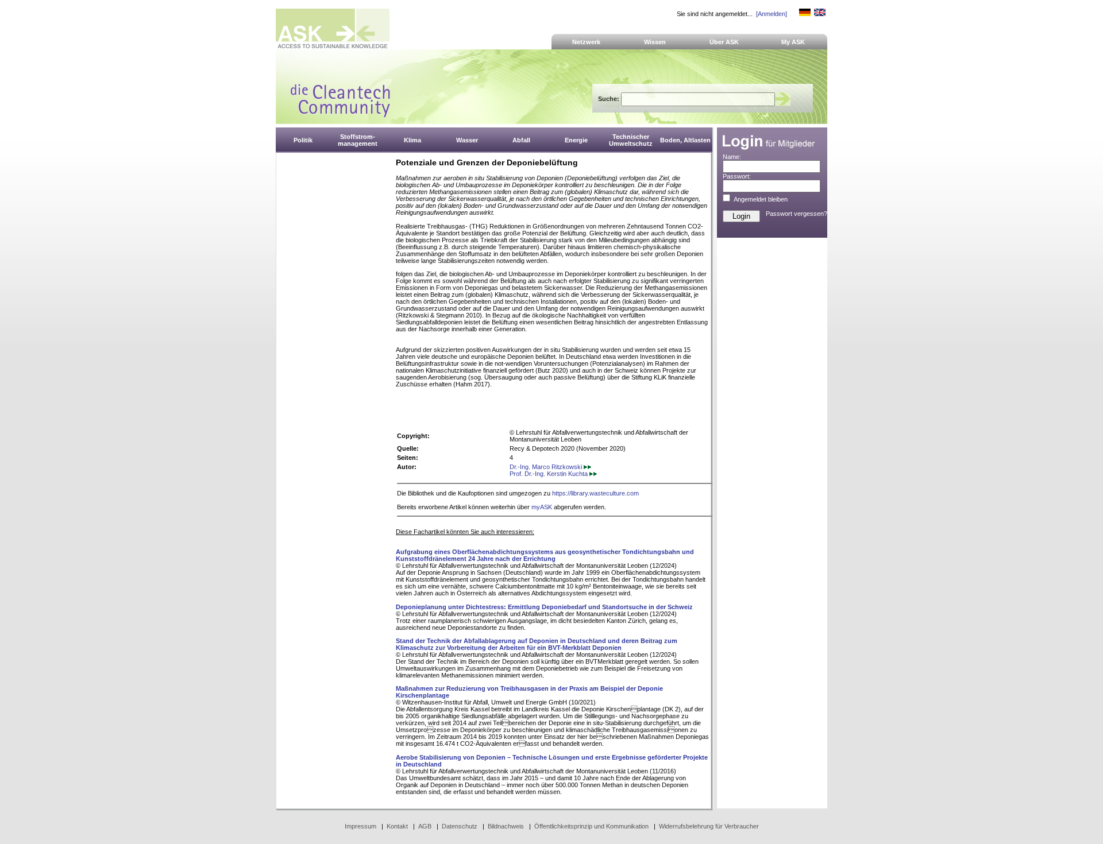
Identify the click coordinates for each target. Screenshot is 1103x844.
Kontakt (397, 826)
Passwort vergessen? (796, 213)
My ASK (793, 41)
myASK (541, 507)
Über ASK (724, 41)
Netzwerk (586, 41)
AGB (424, 826)
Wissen (655, 41)
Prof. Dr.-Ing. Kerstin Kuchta (549, 473)
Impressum (360, 826)
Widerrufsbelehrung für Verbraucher (709, 826)
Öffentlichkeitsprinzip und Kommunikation (591, 826)
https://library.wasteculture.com (595, 493)
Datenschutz (459, 826)
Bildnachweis (506, 826)
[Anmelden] (771, 13)
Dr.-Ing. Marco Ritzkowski (547, 466)
